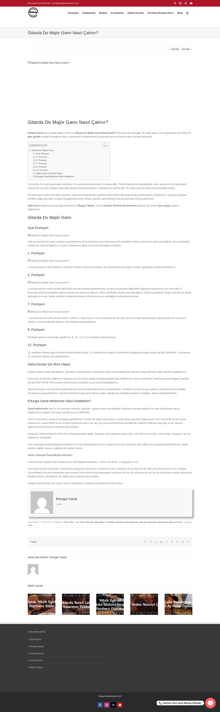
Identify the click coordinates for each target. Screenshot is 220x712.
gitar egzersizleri (132, 522)
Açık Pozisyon (42, 153)
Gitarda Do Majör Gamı (43, 150)
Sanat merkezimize (38, 408)
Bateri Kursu (36, 667)
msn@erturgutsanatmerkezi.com (65, 3)
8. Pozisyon (41, 167)
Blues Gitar (84, 522)
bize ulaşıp (164, 205)
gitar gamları (163, 522)
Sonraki (186, 49)
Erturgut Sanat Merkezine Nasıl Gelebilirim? (55, 176)
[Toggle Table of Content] (103, 145)
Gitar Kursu (34, 205)
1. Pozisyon (41, 157)
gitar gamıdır (34, 136)
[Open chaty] (210, 703)
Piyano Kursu (36, 653)
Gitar (72, 522)
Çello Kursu (35, 660)
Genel (66, 522)
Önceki (175, 49)
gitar (92, 522)
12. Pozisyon (42, 170)
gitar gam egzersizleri (148, 522)
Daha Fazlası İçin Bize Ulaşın (49, 173)
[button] (187, 13)
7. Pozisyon (41, 163)
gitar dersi (120, 522)
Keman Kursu (36, 646)
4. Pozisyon (41, 160)
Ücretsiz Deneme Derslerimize (120, 205)
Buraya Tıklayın (86, 205)
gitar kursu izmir (175, 522)
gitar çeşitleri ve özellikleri (104, 522)
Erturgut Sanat (35, 133)
